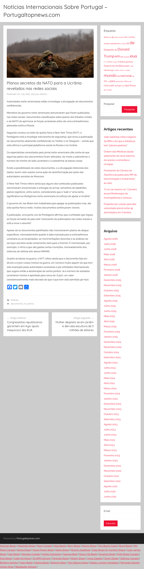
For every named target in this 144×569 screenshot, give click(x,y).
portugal (118, 86)
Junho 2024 (110, 372)
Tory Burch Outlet (108, 545)
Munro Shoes (89, 545)
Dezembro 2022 (112, 465)
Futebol (121, 62)
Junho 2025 (110, 311)
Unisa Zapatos (95, 558)
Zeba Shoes (98, 550)
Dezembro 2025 (112, 280)
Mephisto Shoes (26, 545)
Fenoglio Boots (60, 558)
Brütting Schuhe (9, 562)
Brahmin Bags (58, 562)
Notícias (14, 300)
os (108, 81)
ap (113, 37)
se (105, 90)
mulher (127, 70)
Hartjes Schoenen (51, 554)
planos (30, 303)
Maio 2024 (109, 378)
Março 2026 (110, 264)
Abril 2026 (109, 259)
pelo (129, 81)
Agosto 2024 (110, 362)
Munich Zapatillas (80, 550)
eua (133, 55)
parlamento (119, 81)
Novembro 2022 (112, 470)
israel (126, 66)
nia (133, 76)
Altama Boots (41, 562)
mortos (122, 70)
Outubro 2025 (111, 290)
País (126, 81)
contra (123, 43)
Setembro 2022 (112, 481)
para (112, 81)
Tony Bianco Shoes (78, 562)
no (105, 81)
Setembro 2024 (112, 357)
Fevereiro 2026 (112, 269)
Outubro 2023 (111, 414)
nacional (126, 75)
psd (123, 86)
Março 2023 (110, 450)
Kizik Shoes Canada (128, 554)
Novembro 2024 (112, 347)
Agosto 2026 (111, 238)
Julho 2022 (110, 491)
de (132, 42)
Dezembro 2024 (112, 342)
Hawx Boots (26, 562)
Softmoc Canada (129, 558)
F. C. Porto (108, 62)
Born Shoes (74, 545)
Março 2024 (110, 388)
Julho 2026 (110, 244)
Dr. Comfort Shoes (115, 550)
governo (129, 62)
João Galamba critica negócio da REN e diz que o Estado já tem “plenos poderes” (120, 141)
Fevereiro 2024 (112, 393)
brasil (121, 37)
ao (110, 37)
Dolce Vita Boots (88, 554)
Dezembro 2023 (112, 403)
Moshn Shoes (77, 558)
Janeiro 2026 (111, 274)
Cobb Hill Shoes (22, 558)
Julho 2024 (110, 367)
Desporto (109, 49)
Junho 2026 (110, 249)
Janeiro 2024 (111, 398)
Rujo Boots (6, 558)
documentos (17, 303)
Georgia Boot (70, 554)
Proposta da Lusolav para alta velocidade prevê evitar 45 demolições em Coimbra (120, 208)
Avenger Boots (8, 545)
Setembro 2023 (112, 419)
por (112, 85)
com (125, 37)
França (115, 62)
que (127, 85)
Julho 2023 (110, 429)
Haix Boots (14, 554)
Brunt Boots (125, 545)
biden (116, 37)
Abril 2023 (109, 445)
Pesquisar (109, 103)
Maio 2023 (109, 439)
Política (107, 85)
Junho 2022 (110, 496)
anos (106, 37)
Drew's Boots (111, 558)
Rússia (133, 85)
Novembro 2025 (112, 285)
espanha (126, 57)
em (117, 56)
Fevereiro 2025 (112, 331)
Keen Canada (44, 545)
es (122, 56)
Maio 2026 (109, 254)
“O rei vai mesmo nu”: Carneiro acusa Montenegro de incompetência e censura (120, 193)
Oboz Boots (59, 545)
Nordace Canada (31, 554)
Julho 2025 (110, 305)
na (25, 303)
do (115, 50)
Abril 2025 (109, 321)
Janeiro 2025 (111, 336)
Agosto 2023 (110, 424)
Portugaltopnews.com (28, 538)
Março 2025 (110, 326)
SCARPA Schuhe (41, 558)
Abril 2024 (109, 383)
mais (117, 70)
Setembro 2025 (112, 295)
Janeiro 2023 (111, 460)
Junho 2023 (110, 434)
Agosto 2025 (110, 300)
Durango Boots (107, 554)
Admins (43, 94)
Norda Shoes (24, 550)
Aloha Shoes (62, 550)
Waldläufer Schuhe (25, 566)
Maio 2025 (109, 316)
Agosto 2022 (110, 486)
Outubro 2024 (111, 352)
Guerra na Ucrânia (113, 65)
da (127, 43)
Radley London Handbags (104, 562)
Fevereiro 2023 (112, 455)
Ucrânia (109, 90)
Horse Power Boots (43, 550)
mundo (110, 75)
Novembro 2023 (112, 409)
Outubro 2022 (111, 476)
